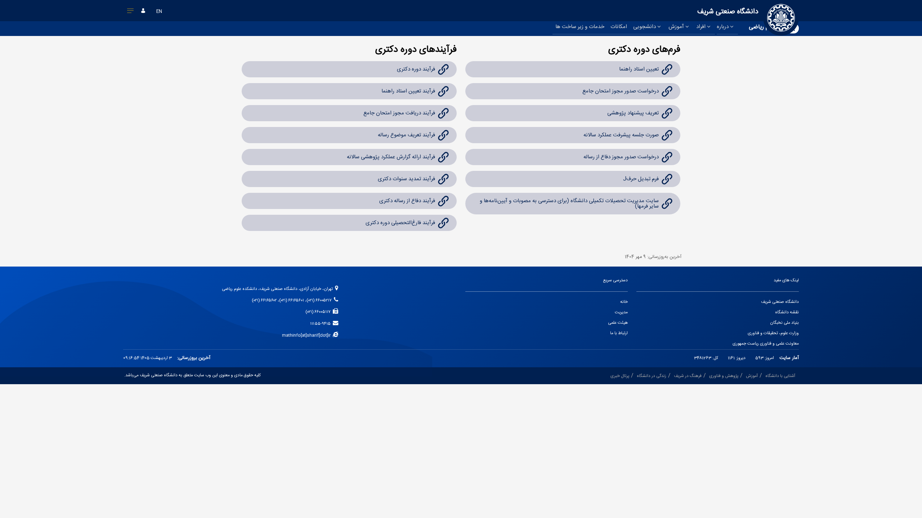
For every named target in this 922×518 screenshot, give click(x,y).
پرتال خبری (619, 376)
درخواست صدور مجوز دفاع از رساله (621, 157)
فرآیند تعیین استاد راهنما (408, 91)
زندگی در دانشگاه (651, 376)
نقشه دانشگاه (787, 312)
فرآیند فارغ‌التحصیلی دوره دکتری (400, 223)
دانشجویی (645, 26)
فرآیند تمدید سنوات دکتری (406, 179)
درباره (723, 26)
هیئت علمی (618, 322)
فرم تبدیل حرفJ (641, 179)
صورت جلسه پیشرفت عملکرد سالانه (621, 135)
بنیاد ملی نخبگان (784, 322)
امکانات (618, 26)
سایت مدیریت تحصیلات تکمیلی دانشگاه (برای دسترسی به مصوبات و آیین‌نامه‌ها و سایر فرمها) (569, 203)
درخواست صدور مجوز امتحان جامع (620, 91)
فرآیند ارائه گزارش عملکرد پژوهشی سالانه (391, 157)
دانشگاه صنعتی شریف (780, 302)
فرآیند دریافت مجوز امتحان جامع (399, 113)
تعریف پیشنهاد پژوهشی (633, 113)
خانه (624, 302)
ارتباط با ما (619, 333)
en (159, 11)
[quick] (130, 12)
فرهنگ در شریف (688, 376)
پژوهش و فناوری (723, 376)
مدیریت (621, 312)
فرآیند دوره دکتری (416, 69)
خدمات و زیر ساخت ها (579, 26)
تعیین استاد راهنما (638, 69)
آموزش (676, 26)
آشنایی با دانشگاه (780, 376)
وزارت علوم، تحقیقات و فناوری (773, 333)
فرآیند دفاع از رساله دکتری (407, 201)
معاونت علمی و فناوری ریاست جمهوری (766, 343)
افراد (701, 26)
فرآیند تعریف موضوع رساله (406, 135)
